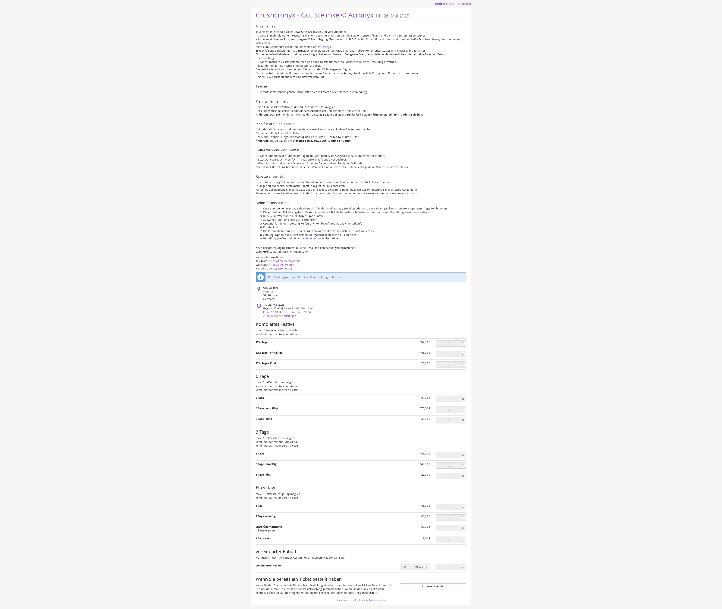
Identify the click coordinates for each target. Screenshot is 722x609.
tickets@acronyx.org (279, 268)
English (450, 3)
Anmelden (464, 3)
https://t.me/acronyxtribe (284, 261)
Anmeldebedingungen (311, 238)
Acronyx (326, 47)
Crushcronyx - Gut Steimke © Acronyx (315, 14)
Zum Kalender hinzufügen (279, 316)
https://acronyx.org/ (281, 264)
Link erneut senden (433, 586)
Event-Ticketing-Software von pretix (367, 599)
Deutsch (440, 3)
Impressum (342, 599)
